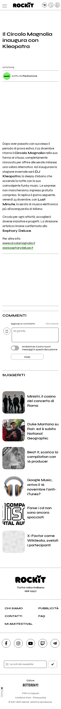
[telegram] (55, 643)
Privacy (2, 693)
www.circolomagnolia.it (18, 243)
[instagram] (18, 643)
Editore (28, 682)
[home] (23, 4)
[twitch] (42, 643)
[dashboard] (57, 5)
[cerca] (50, 5)
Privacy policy (39, 697)
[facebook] (6, 643)
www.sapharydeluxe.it (17, 248)
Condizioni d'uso (23, 697)
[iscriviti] (52, 664)
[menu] (3, 5)
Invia (27, 357)
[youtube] (30, 643)
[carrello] (44, 5)
